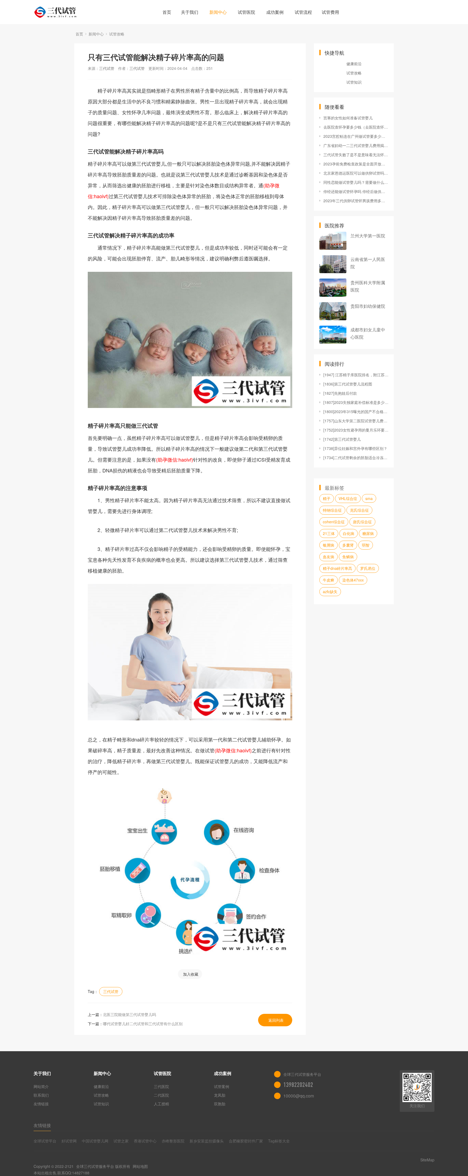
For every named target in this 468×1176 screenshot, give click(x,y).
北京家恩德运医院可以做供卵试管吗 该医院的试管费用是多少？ (355, 173)
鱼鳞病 (348, 556)
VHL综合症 (348, 498)
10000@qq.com (298, 1096)
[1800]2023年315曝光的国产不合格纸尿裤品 (355, 411)
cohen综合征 (334, 521)
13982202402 (298, 1084)
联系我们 (41, 1095)
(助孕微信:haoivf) (174, 459)
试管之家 (121, 1141)
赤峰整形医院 (173, 1141)
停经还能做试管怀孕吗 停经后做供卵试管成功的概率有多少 (355, 191)
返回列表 (276, 1020)
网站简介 (41, 1086)
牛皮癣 (328, 580)
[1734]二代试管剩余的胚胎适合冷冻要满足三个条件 (355, 457)
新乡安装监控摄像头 (207, 1141)
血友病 (328, 556)
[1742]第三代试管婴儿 (342, 439)
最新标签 (334, 487)
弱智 (365, 545)
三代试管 (106, 68)
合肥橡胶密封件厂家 (246, 1141)
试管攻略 (116, 34)
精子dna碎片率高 (337, 568)
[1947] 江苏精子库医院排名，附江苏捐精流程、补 (355, 374)
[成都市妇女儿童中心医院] (332, 335)
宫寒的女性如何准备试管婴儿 (348, 117)
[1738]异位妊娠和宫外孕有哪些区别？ (355, 448)
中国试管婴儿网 (95, 1141)
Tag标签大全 (279, 1141)
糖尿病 (368, 533)
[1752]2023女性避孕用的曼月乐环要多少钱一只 (355, 430)
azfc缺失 (330, 591)
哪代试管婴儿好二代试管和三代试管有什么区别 (143, 1023)
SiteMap (427, 1159)
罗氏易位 (367, 568)
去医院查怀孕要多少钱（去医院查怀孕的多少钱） (355, 127)
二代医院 (161, 1095)
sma (369, 498)
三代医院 (161, 1086)
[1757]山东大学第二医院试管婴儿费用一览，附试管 (355, 420)
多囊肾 (348, 545)
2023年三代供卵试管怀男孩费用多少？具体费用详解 (355, 200)
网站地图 (140, 1166)
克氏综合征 (359, 510)
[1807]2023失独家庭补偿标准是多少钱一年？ (355, 402)
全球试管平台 (45, 1141)
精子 (326, 498)
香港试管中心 (145, 1141)
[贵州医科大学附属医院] (332, 288)
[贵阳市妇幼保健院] (332, 311)
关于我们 (189, 12)
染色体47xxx (353, 580)
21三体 (329, 533)
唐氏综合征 (362, 521)
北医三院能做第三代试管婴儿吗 (129, 1014)
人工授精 (161, 1103)
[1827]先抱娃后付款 (340, 393)
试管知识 (354, 82)
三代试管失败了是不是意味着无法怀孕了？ (355, 154)
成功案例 (275, 12)
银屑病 (328, 545)
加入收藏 (190, 974)
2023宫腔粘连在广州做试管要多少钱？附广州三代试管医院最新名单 (355, 136)
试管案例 (221, 1086)
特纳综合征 (332, 510)
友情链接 (41, 1103)
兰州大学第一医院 (367, 236)
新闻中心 (218, 12)
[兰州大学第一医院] (332, 241)
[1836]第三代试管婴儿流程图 (347, 384)
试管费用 (330, 12)
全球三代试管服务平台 (95, 1166)
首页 (166, 12)
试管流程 (303, 12)
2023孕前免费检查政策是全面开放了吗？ (355, 163)
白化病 (348, 533)
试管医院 (246, 12)
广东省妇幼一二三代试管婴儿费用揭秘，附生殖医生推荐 (355, 145)
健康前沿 (354, 63)
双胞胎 (219, 1103)
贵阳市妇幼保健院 (367, 306)
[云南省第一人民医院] (332, 264)
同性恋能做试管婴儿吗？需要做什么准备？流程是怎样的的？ (355, 182)
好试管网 (69, 1141)
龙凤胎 (219, 1095)
